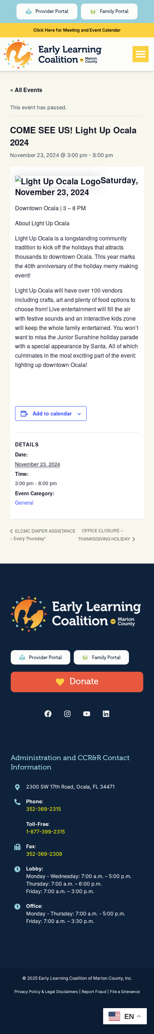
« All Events (26, 90)
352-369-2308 (44, 854)
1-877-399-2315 (45, 831)
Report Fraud (94, 991)
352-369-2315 (43, 809)
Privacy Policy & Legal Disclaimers (46, 991)
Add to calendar (52, 413)
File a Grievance (125, 991)
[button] (141, 54)
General (24, 502)
